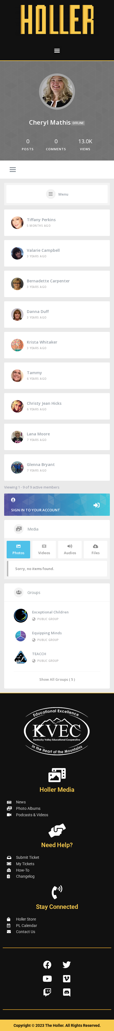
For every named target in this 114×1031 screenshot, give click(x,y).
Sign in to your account (35, 509)
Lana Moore (38, 433)
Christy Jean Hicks (44, 403)
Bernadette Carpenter (48, 280)
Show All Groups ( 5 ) (57, 679)
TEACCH (39, 653)
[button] (57, 50)
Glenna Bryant (41, 464)
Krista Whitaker (42, 342)
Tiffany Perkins (41, 219)
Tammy (34, 372)
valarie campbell (43, 250)
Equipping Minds (47, 632)
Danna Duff (38, 311)
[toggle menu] (13, 170)
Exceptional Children (50, 612)
